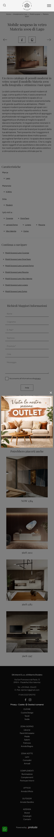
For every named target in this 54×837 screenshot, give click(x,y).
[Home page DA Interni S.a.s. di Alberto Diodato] (27, 5)
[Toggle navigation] (49, 5)
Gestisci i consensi (36, 704)
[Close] (51, 393)
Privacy (13, 704)
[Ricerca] (4, 6)
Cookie (21, 704)
